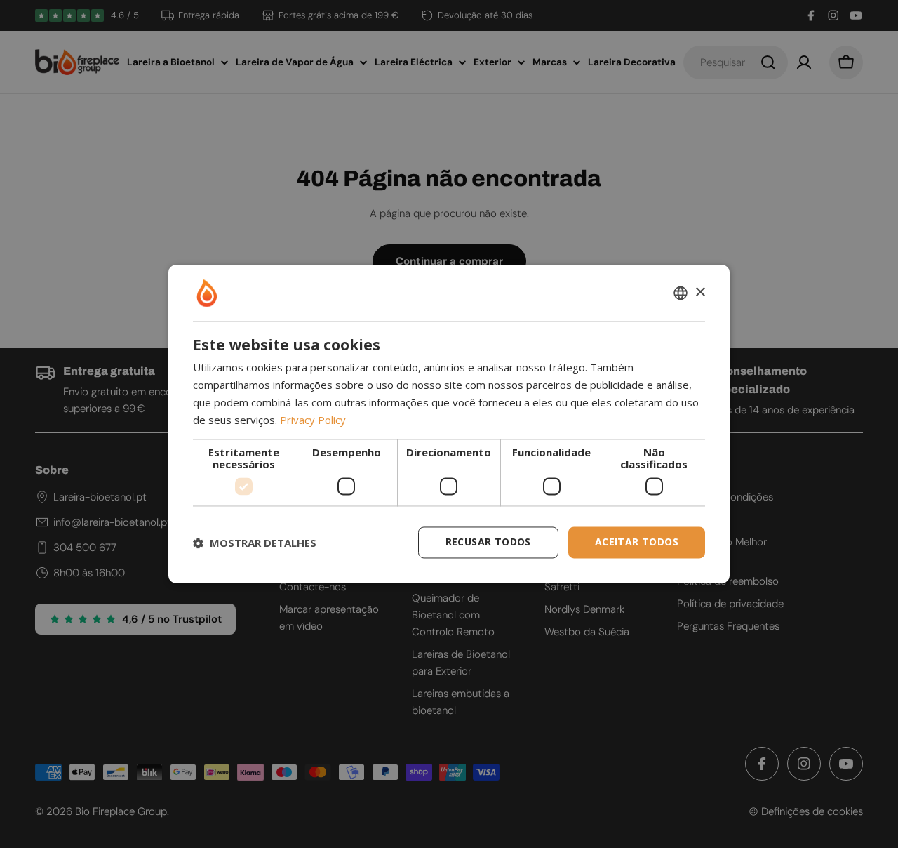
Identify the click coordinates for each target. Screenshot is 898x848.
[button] (254, 542)
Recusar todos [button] (488, 542)
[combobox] (681, 293)
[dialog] (449, 424)
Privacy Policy (313, 420)
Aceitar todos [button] (636, 542)
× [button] (700, 292)
